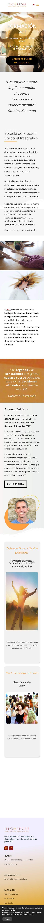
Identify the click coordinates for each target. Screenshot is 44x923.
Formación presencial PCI (15, 879)
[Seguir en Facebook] (11, 848)
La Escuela (9, 898)
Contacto (8, 903)
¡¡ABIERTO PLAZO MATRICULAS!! (22, 61)
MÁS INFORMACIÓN (22, 655)
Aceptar (7, 919)
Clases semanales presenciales (18, 860)
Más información (22, 749)
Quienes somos (11, 894)
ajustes (31, 914)
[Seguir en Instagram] (6, 848)
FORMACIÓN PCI (22, 29)
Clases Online (10, 864)
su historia (15, 484)
